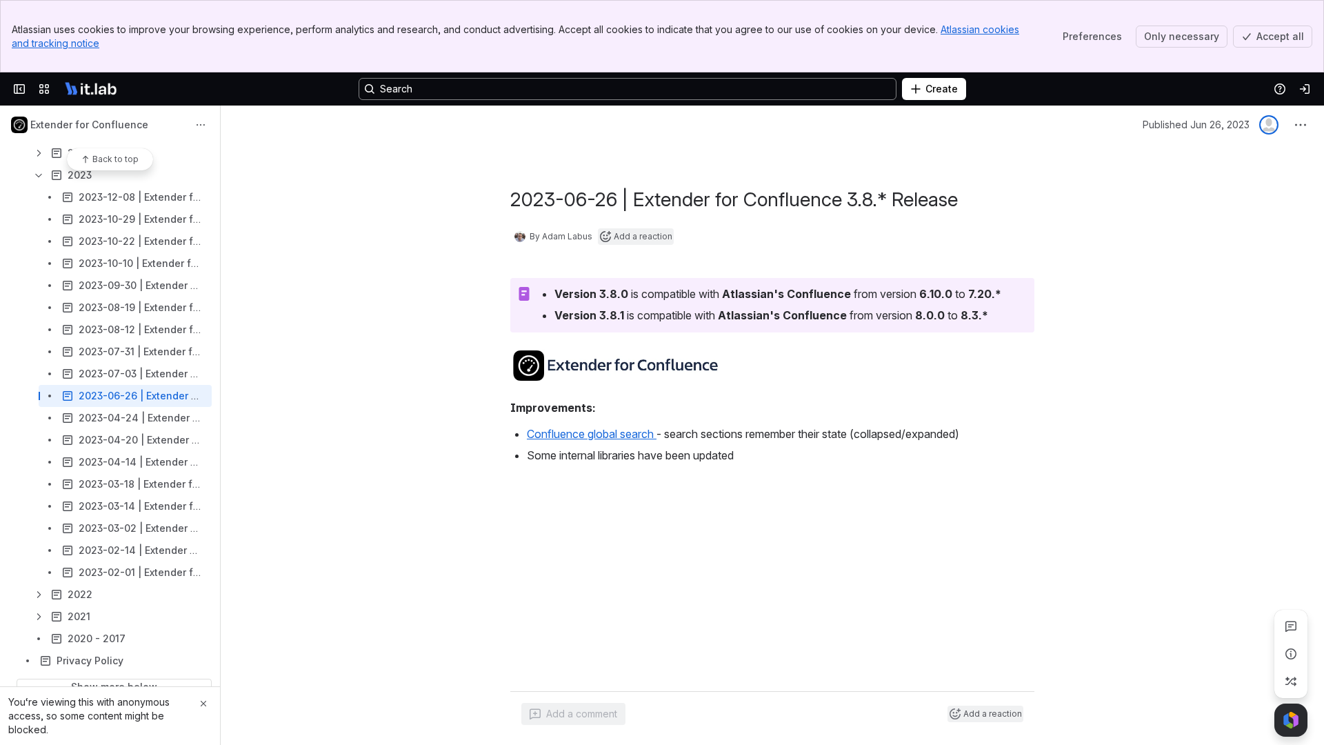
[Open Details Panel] (1291, 654)
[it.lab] (91, 89)
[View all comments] (1291, 626)
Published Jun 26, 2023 (1196, 124)
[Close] (203, 703)
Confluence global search (591, 434)
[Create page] (1291, 681)
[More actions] (200, 125)
